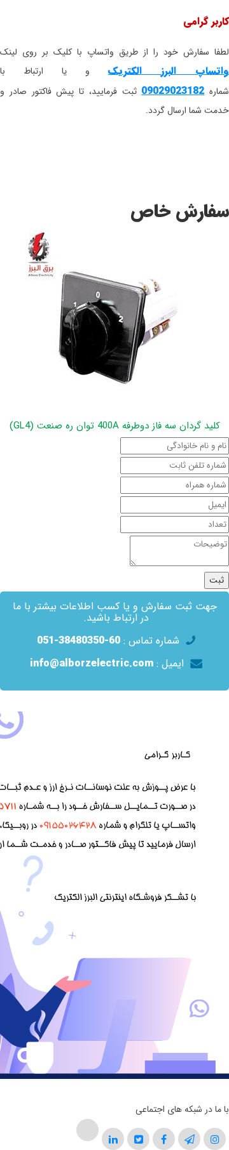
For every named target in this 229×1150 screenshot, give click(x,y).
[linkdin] (113, 1139)
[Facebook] (164, 1139)
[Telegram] (189, 1139)
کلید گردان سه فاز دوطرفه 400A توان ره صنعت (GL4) (115, 425)
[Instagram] (215, 1139)
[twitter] (138, 1139)
